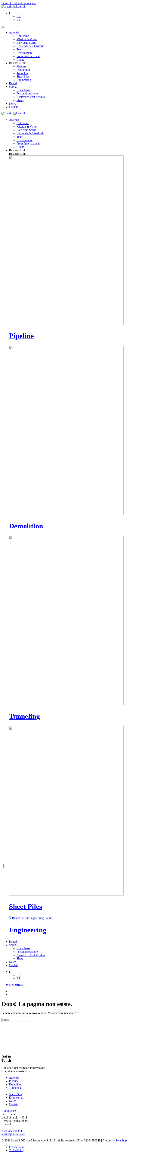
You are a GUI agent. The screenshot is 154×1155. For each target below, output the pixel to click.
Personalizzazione (27, 93)
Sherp (20, 100)
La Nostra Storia (26, 42)
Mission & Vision (27, 39)
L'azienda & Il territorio (30, 46)
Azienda (14, 32)
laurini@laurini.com (13, 1134)
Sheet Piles (23, 76)
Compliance (9, 1110)
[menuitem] (10, 12)
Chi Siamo (23, 35)
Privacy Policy (17, 1147)
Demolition (23, 69)
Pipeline (21, 66)
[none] (80, 16)
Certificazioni (24, 52)
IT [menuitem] (10, 12)
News (12, 103)
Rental (13, 83)
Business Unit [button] (17, 150)
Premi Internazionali (28, 56)
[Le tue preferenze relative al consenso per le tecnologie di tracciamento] (3, 866)
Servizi (13, 86)
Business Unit (17, 63)
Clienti (20, 59)
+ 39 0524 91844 (12, 984)
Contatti (13, 107)
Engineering (24, 79)
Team (20, 49)
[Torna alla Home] (13, 6)
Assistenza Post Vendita (31, 96)
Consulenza (23, 90)
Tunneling (23, 73)
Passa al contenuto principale (19, 3)
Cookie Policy (16, 1150)
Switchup (121, 1140)
